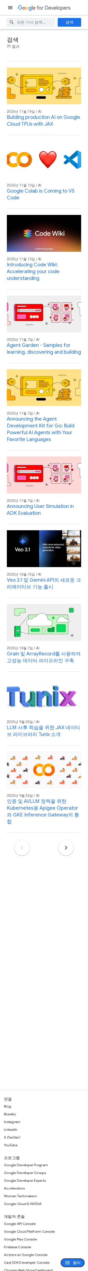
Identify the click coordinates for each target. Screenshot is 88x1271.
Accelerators (14, 1188)
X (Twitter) (12, 1137)
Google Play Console (20, 1239)
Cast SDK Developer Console (27, 1262)
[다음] (66, 847)
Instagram (12, 1122)
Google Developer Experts (25, 1180)
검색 (70, 22)
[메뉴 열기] (11, 7)
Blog (7, 1106)
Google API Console (20, 1224)
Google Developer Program (26, 1165)
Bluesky (10, 1114)
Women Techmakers (20, 1196)
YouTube (10, 1145)
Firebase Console (17, 1247)
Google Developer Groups (25, 1173)
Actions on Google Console (25, 1255)
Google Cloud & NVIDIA (23, 1204)
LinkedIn (10, 1129)
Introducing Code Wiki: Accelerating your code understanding (33, 271)
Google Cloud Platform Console (29, 1231)
